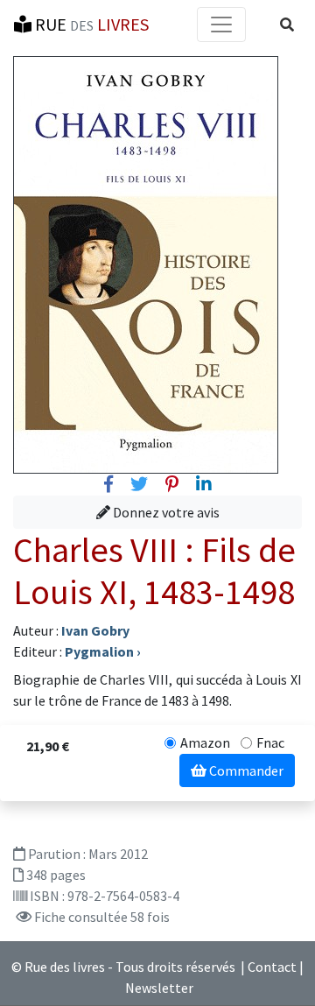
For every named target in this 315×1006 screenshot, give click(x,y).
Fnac (270, 742)
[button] (287, 24)
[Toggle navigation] (221, 24)
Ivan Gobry (95, 630)
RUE (90, 24)
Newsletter (159, 987)
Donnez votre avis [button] (165, 512)
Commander (245, 770)
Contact (272, 966)
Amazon (205, 742)
